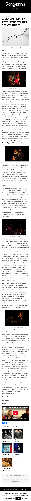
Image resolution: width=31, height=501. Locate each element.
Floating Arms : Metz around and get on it (16, 475)
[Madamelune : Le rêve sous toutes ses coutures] (15, 37)
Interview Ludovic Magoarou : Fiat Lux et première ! (15, 480)
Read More (25, 498)
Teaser (4, 403)
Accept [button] (18, 498)
